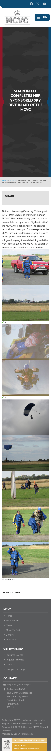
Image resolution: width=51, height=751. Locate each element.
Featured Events (14, 655)
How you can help (15, 669)
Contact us (11, 639)
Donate (10, 634)
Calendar (10, 664)
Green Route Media (23, 733)
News (13, 181)
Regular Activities (15, 659)
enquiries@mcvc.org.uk (19, 684)
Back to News (13, 593)
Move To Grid (13, 630)
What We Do (12, 620)
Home (5, 181)
